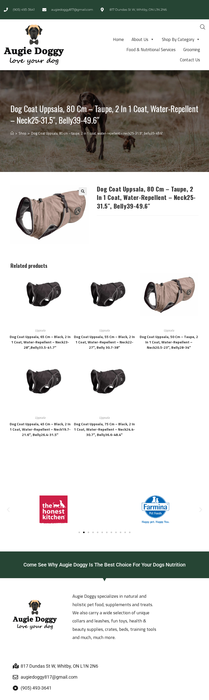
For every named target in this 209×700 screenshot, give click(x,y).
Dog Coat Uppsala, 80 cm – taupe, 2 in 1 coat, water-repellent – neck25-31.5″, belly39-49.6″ (97, 133)
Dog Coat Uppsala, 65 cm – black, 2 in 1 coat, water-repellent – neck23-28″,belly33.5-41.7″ (40, 342)
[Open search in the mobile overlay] (202, 26)
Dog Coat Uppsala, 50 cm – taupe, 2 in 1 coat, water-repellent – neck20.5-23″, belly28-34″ (169, 342)
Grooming (191, 49)
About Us (140, 39)
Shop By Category (178, 39)
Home (118, 39)
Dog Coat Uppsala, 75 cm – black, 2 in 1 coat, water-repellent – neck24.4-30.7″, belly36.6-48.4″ (104, 429)
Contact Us (190, 59)
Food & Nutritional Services (151, 49)
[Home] (12, 133)
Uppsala (40, 330)
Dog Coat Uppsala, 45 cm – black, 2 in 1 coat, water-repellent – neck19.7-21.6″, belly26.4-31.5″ (40, 429)
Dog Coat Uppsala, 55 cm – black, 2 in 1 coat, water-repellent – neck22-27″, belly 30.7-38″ (104, 342)
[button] (83, 191)
